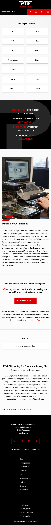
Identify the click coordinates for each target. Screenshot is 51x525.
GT (37, 69)
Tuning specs (14, 409)
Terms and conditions (26, 512)
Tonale (37, 89)
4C (13, 50)
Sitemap (25, 505)
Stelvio (12, 89)
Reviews (22, 486)
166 (37, 41)
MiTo (13, 79)
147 (12, 31)
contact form (35, 320)
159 (12, 41)
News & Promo (25, 478)
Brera (37, 50)
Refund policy (26, 516)
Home (4, 409)
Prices (21, 474)
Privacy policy (25, 508)
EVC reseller (24, 466)
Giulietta (13, 69)
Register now (24, 301)
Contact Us (23, 490)
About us (23, 470)
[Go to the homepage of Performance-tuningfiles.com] (25, 4)
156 (37, 31)
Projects (22, 482)
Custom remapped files (25, 346)
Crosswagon (13, 60)
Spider (37, 79)
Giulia (37, 60)
